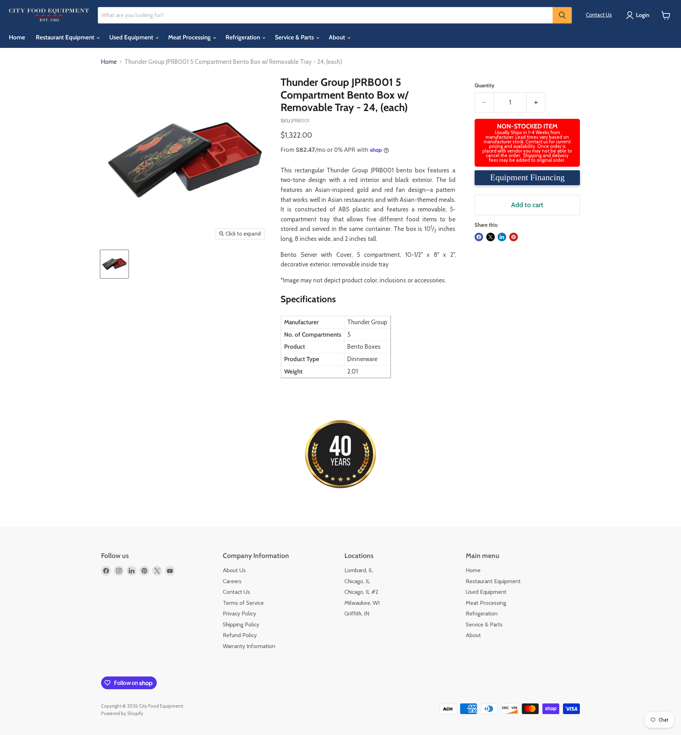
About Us (234, 570)
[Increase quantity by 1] (536, 102)
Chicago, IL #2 (361, 591)
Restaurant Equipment (66, 37)
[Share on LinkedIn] (502, 237)
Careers (232, 581)
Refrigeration (243, 37)
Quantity (484, 86)
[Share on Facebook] (479, 237)
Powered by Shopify (122, 713)
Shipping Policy (241, 624)
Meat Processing (190, 37)
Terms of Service (243, 602)
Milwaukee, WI (362, 602)
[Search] (562, 15)
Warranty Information (249, 646)
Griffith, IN (356, 613)
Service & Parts (295, 37)
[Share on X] (490, 237)
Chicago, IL (357, 581)
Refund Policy (240, 635)
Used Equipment (132, 37)
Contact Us (599, 15)
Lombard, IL (358, 570)
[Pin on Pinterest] (513, 237)
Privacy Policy (239, 613)
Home (17, 37)
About (338, 37)
